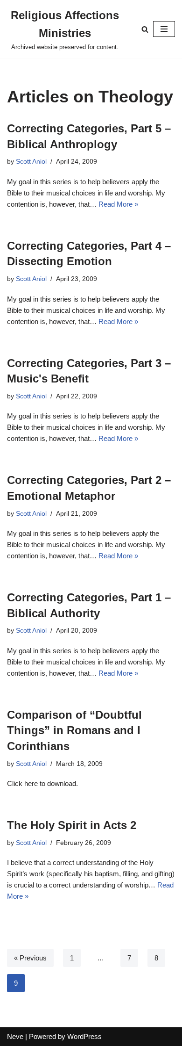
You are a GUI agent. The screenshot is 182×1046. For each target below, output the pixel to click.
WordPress (84, 1036)
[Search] (144, 29)
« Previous (30, 958)
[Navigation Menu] (164, 29)
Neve (15, 1036)
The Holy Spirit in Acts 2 (71, 825)
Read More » (118, 204)
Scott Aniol (31, 161)
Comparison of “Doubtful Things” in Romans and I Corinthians (74, 730)
